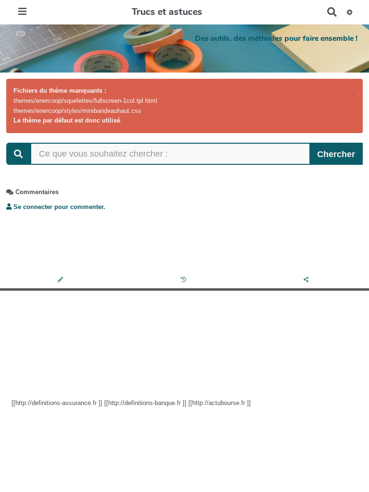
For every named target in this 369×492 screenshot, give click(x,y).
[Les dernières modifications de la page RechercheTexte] (185, 280)
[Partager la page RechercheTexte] (307, 280)
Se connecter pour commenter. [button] (58, 206)
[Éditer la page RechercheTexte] (61, 280)
